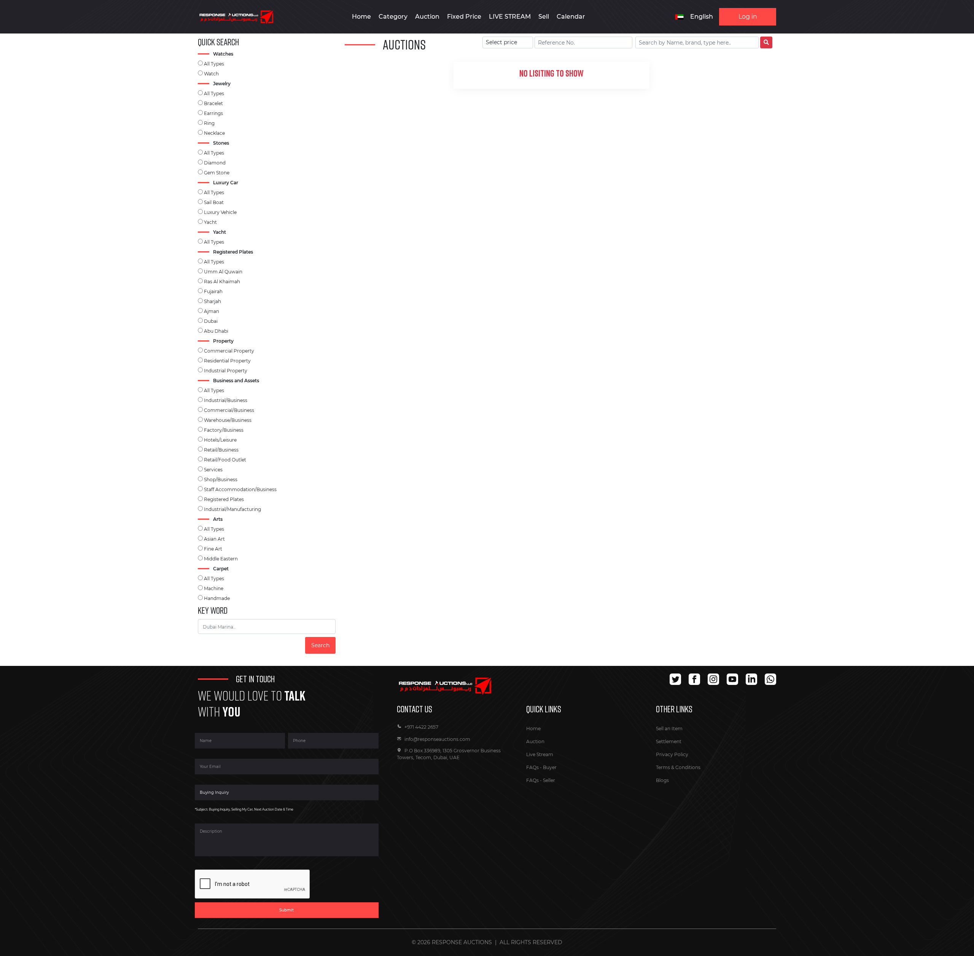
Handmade (217, 598)
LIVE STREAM (510, 16)
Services (213, 469)
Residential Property (227, 361)
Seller (549, 780)
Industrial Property (225, 370)
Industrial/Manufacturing (232, 509)
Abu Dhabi (216, 331)
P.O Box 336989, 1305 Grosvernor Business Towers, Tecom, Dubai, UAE (449, 754)
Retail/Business (221, 450)
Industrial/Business (225, 400)
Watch (211, 74)
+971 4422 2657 (421, 727)
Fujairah (213, 291)
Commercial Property (229, 351)
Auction (535, 741)
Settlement (668, 741)
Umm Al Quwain (223, 272)
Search (320, 645)
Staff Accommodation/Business (240, 489)
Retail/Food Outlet (225, 460)
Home (361, 16)
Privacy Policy (672, 754)
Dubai (211, 321)
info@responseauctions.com (437, 739)
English (701, 16)
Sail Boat (214, 202)
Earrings (213, 113)
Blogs (662, 780)
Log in (747, 16)
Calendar (571, 16)
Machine (213, 588)
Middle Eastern (221, 559)
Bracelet (213, 103)
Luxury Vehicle (220, 212)
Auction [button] (427, 16)
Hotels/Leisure (220, 440)
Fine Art (213, 549)
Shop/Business (220, 479)
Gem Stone (216, 173)
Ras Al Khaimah (222, 281)
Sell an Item (669, 728)
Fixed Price (464, 16)
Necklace (214, 133)
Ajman (211, 311)
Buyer (550, 767)
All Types (214, 64)
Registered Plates (224, 499)
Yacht (210, 222)
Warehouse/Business (227, 420)
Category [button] (393, 16)
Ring (209, 123)
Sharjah (212, 301)
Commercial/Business (229, 410)
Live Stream (539, 754)
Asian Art (214, 539)
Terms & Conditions (678, 767)
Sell (543, 16)
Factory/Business (224, 430)
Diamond (215, 163)
